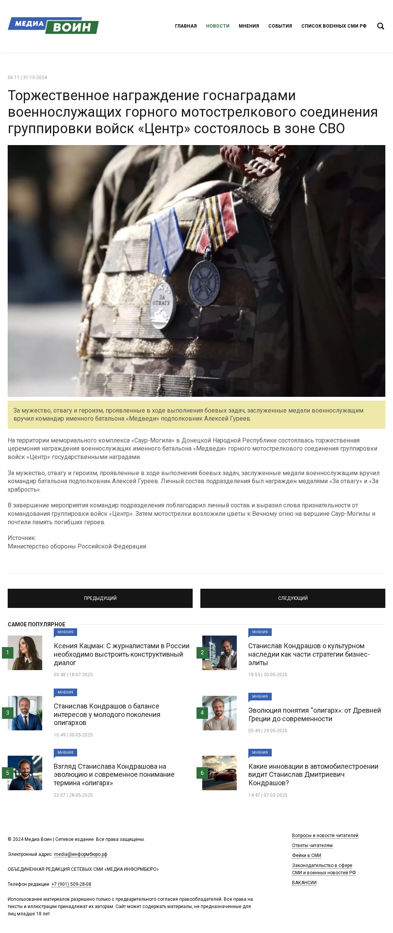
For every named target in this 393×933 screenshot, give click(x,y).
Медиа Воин (54, 26)
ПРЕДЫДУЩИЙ (100, 595)
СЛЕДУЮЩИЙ (293, 595)
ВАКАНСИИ (304, 882)
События (280, 26)
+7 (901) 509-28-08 (71, 884)
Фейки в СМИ (306, 855)
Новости (218, 26)
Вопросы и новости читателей (325, 835)
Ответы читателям (312, 845)
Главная (186, 26)
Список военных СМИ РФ (334, 26)
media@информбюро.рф (80, 854)
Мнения (249, 26)
